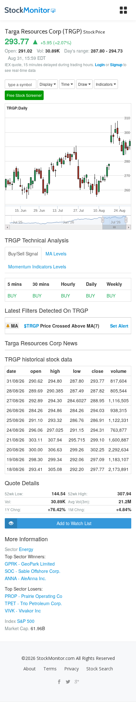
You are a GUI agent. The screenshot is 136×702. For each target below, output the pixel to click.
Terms (50, 669)
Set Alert (119, 326)
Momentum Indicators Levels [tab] (37, 266)
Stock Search (99, 669)
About (29, 669)
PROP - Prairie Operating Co (33, 596)
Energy (26, 549)
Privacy (71, 669)
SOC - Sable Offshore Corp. (32, 571)
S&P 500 (25, 621)
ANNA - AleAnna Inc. (25, 578)
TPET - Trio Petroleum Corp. (33, 603)
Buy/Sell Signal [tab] (23, 253)
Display (46, 84)
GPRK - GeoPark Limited (30, 564)
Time (66, 84)
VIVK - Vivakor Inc (23, 610)
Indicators (105, 84)
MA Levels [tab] (56, 253)
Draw (83, 84)
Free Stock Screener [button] (24, 95)
